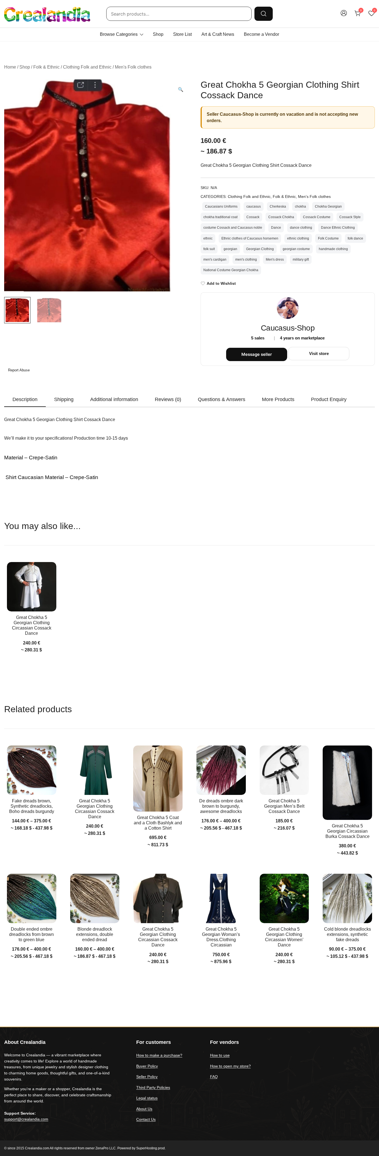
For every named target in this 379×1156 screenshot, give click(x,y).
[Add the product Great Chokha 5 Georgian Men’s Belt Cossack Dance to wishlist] (304, 754)
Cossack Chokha (281, 217)
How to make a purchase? (159, 1055)
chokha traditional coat (220, 217)
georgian (230, 249)
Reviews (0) (168, 399)
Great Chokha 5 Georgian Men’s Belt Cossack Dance (284, 806)
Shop (158, 34)
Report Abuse (18, 370)
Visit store (319, 353)
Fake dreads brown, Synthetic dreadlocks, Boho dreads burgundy (31, 806)
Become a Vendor (261, 34)
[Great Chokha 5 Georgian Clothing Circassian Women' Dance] (284, 898)
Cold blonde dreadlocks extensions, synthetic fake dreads (347, 934)
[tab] (25, 399)
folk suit (209, 249)
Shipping (64, 399)
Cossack (252, 217)
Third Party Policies (153, 1087)
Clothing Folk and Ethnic (87, 67)
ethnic (208, 238)
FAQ (214, 1076)
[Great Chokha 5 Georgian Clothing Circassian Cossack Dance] (31, 586)
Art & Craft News (217, 34)
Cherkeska (278, 206)
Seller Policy (147, 1076)
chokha (300, 206)
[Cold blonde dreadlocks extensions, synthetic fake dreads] (347, 898)
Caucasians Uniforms (221, 206)
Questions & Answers (221, 399)
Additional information (114, 399)
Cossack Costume (316, 217)
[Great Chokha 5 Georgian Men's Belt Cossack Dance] (284, 770)
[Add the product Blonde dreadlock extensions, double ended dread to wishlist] (114, 883)
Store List (182, 34)
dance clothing (301, 228)
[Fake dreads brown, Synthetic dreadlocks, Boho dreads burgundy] (31, 770)
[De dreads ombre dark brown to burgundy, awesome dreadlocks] (221, 770)
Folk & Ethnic (46, 67)
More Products (278, 399)
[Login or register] (344, 15)
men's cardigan (214, 259)
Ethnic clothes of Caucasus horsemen (249, 238)
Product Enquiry (329, 399)
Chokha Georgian (328, 206)
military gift (301, 259)
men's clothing (246, 259)
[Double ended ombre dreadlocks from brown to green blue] (31, 898)
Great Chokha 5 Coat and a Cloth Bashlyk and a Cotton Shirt (158, 822)
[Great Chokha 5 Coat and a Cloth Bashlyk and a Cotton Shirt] (158, 779)
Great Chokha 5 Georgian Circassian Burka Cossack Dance (347, 831)
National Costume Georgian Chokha (230, 270)
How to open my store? (230, 1066)
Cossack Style (350, 217)
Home (10, 67)
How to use (220, 1055)
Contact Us (146, 1119)
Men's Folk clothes (133, 67)
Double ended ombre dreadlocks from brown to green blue (31, 934)
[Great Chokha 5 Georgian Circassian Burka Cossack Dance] (347, 783)
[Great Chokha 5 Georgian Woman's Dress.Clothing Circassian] (221, 898)
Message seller (256, 354)
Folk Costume (328, 238)
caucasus (253, 206)
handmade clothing (333, 249)
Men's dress (275, 259)
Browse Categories (119, 34)
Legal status (147, 1098)
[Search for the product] (263, 14)
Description (24, 399)
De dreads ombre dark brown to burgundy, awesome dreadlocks (221, 806)
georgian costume (296, 249)
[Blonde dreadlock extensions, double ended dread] (95, 898)
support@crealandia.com (26, 1119)
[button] (180, 90)
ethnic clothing (298, 238)
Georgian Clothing (260, 249)
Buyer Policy (147, 1066)
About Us (144, 1109)
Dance (276, 228)
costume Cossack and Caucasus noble (232, 228)
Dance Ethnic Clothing (338, 228)
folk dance (355, 238)
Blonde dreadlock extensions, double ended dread (94, 934)
